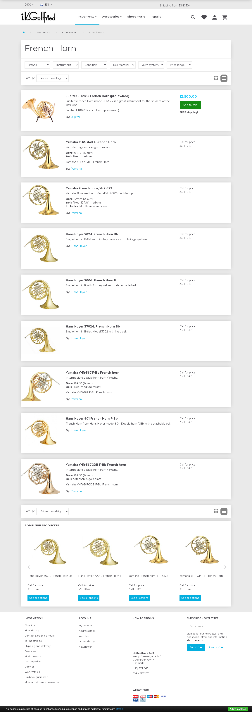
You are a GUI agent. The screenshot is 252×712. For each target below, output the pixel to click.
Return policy (33, 661)
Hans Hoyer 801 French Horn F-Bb (92, 418)
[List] (223, 78)
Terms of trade (33, 640)
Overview (30, 651)
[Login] (215, 17)
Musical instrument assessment (43, 682)
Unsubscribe (215, 647)
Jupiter (75, 117)
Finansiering (32, 630)
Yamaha (76, 168)
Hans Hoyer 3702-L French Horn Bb (93, 326)
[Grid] (216, 78)
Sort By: (30, 78)
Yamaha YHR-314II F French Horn (91, 142)
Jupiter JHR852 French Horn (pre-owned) (97, 96)
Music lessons (33, 656)
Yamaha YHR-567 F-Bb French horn (92, 372)
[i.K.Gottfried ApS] (40, 17)
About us (30, 625)
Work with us (32, 671)
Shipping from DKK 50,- (175, 5)
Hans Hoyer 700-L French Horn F (91, 280)
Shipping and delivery (38, 646)
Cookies (29, 666)
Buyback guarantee (36, 677)
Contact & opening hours (39, 635)
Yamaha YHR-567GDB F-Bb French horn (96, 464)
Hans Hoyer (79, 246)
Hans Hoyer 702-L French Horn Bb (92, 234)
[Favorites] (204, 17)
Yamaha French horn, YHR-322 (89, 188)
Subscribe (196, 647)
